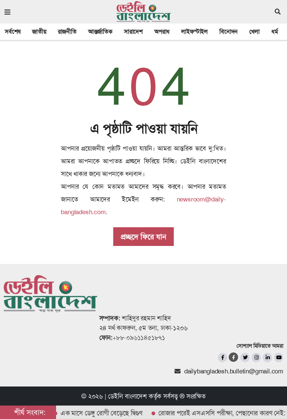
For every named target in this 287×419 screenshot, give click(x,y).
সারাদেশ (133, 32)
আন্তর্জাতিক (100, 32)
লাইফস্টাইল (194, 32)
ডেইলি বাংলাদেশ (127, 396)
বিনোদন (228, 32)
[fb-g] (233, 357)
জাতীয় (39, 32)
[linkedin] (267, 357)
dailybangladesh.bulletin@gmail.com (233, 371)
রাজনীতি (67, 32)
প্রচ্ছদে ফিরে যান (143, 236)
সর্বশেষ (13, 32)
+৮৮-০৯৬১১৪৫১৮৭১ (138, 337)
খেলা (254, 32)
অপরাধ (162, 32)
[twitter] (245, 357)
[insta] (256, 357)
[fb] (222, 357)
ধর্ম (274, 32)
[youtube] (278, 357)
